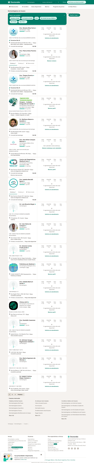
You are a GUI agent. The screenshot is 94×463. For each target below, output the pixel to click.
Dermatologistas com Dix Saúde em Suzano (73, 409)
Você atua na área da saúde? (76, 2)
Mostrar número (51, 61)
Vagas (15, 447)
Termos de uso (52, 447)
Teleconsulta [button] (31, 63)
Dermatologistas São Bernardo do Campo (20, 413)
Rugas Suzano (39, 413)
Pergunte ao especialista (34, 444)
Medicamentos (32, 445)
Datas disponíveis (36, 6)
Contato (10, 445)
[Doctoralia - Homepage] (16, 2)
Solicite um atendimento (52, 38)
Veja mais (22, 22)
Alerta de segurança (53, 449)
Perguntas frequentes (33, 450)
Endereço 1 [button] (13, 63)
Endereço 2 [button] (21, 63)
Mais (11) (37, 415)
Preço (49, 439)
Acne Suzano (38, 405)
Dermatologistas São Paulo (16, 403)
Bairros (47, 6)
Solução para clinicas (53, 442)
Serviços (30, 447)
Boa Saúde (14, 22)
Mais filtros (73, 6)
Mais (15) (64, 419)
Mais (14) (11, 415)
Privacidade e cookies (13, 439)
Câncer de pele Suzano (41, 403)
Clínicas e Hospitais (33, 441)
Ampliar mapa (74, 15)
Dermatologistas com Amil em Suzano (71, 403)
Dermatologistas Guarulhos (16, 408)
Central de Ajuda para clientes (55, 450)
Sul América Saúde (27, 18)
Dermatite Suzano (40, 408)
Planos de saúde (32, 442)
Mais (28, 29)
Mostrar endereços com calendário (51, 148)
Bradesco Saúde (15, 18)
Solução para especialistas (55, 441)
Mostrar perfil (52, 108)
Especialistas (31, 439)
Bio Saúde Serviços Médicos (48, 18)
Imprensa (10, 450)
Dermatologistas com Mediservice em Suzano (73, 412)
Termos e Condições (13, 449)
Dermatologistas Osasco (15, 410)
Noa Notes (52, 444)
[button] (64, 15)
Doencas (30, 449)
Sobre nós (10, 444)
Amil (36, 18)
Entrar (64, 2)
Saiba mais (24, 459)
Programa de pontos (58, 6)
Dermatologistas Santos (15, 405)
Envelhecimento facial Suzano (43, 410)
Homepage (10, 423)
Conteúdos (51, 445)
